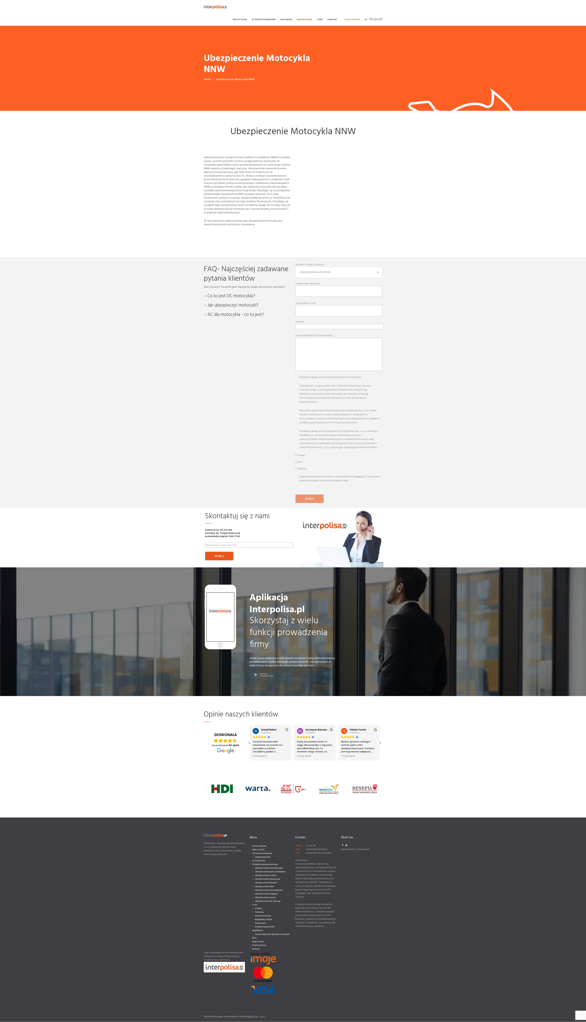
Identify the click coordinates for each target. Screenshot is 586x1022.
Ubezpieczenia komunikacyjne (269, 868)
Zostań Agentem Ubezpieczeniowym (272, 934)
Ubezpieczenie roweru (265, 897)
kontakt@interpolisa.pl (316, 849)
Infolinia (298, 845)
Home (207, 79)
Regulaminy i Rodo (263, 919)
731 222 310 (375, 19)
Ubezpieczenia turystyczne (267, 879)
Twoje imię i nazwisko (307, 284)
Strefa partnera (259, 945)
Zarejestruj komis (262, 857)
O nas (254, 905)
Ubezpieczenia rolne (264, 886)
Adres (297, 853)
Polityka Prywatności (265, 927)
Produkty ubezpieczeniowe (265, 864)
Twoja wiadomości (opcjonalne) (313, 336)
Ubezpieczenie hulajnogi (266, 894)
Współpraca (257, 930)
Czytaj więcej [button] (259, 756)
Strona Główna (259, 846)
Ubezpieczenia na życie (266, 875)
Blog (254, 938)
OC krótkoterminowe (262, 853)
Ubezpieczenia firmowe (266, 883)
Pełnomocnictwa (263, 916)
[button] (380, 743)
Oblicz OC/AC (258, 850)
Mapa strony (258, 941)
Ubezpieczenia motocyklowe (268, 890)
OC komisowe (258, 861)
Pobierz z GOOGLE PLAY (266, 675)
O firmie (258, 908)
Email (297, 849)
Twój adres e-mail (305, 303)
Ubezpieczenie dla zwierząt (268, 901)
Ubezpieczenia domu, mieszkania (270, 872)
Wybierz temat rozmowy (309, 265)
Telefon (299, 322)
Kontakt (256, 949)
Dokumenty (260, 923)
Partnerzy (259, 912)
